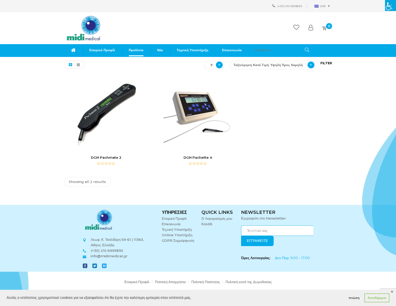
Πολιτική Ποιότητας (205, 282)
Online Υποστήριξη (177, 235)
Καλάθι (206, 224)
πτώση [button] (354, 298)
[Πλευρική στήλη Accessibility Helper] (390, 5)
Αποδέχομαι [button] (377, 298)
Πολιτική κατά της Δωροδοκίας (249, 282)
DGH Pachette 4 (198, 157)
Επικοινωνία (171, 224)
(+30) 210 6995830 (290, 6)
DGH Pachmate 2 (106, 157)
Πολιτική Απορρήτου (170, 282)
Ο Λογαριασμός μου (216, 218)
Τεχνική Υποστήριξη (177, 229)
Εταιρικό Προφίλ (174, 218)
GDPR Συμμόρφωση (178, 240)
